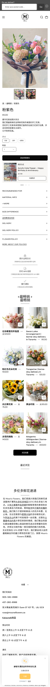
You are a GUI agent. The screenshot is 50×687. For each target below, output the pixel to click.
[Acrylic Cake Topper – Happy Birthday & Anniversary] (10, 172)
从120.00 (6, 334)
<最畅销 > (25, 298)
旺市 (30, 508)
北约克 (12, 520)
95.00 (44, 339)
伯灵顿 (23, 505)
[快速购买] (20, 325)
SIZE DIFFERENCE (10, 212)
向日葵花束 (7, 404)
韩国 (9, 617)
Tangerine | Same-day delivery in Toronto (35, 372)
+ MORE (5, 203)
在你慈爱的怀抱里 (10, 331)
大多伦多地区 (22, 502)
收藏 (23, 585)
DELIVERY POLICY (10, 230)
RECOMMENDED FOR (12, 191)
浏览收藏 (25, 453)
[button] (46, 7)
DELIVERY (6, 223)
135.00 (42, 374)
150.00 (5, 372)
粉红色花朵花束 (9, 369)
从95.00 (43, 404)
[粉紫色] (19, 94)
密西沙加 (26, 514)
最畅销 (9, 103)
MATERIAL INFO (9, 197)
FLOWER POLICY (10, 239)
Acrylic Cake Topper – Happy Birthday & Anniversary (31, 169)
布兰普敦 (13, 505)
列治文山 (9, 517)
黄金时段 (30, 404)
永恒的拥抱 (7, 437)
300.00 (42, 445)
